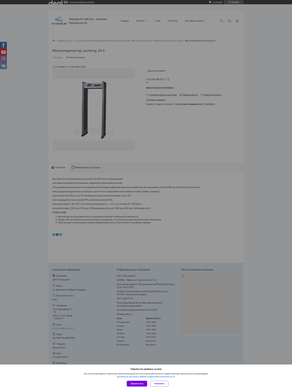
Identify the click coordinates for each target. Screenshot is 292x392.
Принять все (137, 383)
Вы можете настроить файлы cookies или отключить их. (145, 376)
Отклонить (159, 383)
